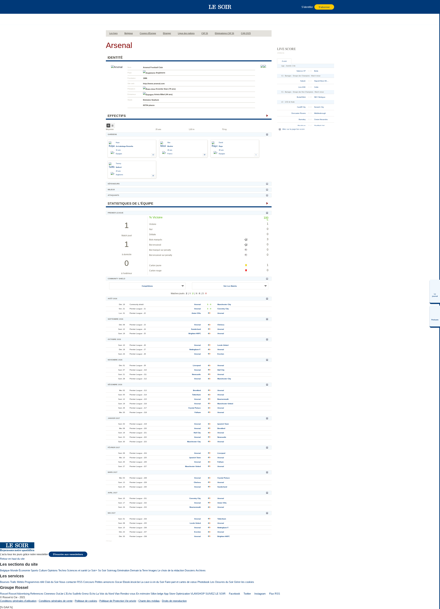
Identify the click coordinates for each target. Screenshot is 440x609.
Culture (43, 570)
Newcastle (196, 374)
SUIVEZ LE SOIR (215, 593)
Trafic (13, 581)
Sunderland (196, 329)
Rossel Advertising (19, 593)
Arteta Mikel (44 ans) (163, 94)
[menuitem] (435, 291)
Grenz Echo (88, 593)
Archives (201, 570)
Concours (88, 581)
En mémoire (143, 593)
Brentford (197, 390)
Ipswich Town (223, 424)
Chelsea (220, 325)
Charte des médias (149, 600)
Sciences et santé (77, 570)
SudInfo (77, 593)
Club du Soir (52, 581)
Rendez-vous (127, 593)
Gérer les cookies (244, 581)
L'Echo (68, 593)
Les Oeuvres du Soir (221, 581)
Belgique (5, 570)
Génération (123, 570)
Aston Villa (196, 313)
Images (152, 570)
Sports (34, 570)
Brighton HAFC (195, 333)
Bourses (4, 581)
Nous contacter (67, 581)
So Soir (102, 570)
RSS (79, 581)
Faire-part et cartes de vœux (181, 581)
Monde (14, 570)
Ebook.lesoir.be (131, 581)
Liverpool (197, 365)
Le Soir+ (92, 570)
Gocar (118, 581)
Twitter (247, 593)
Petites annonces (104, 581)
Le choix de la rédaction (171, 570)
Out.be (59, 593)
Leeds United (222, 345)
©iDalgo (109, 541)
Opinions (53, 570)
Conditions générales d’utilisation (18, 600)
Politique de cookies (86, 600)
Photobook (203, 581)
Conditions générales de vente (56, 600)
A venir (284, 61)
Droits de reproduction (174, 600)
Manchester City (224, 304)
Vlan (117, 593)
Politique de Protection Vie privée (117, 600)
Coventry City (223, 309)
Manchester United (225, 404)
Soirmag (111, 570)
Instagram (260, 593)
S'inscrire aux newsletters (68, 554)
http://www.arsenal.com (154, 84)
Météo (20, 581)
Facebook (234, 593)
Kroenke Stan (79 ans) (166, 89)
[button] (110, 7)
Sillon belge (157, 593)
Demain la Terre (139, 570)
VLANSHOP (198, 593)
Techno (62, 570)
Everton (220, 354)
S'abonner (324, 7)
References (36, 593)
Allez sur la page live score (293, 129)
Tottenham (196, 395)
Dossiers (190, 570)
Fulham (198, 412)
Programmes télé (34, 581)
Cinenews (49, 593)
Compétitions (147, 286)
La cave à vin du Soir (152, 581)
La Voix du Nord (105, 593)
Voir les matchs (230, 286)
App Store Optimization (177, 593)
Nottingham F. (195, 349)
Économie (24, 570)
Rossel (4, 593)
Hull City (220, 370)
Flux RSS (274, 593)
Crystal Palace (194, 408)
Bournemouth (223, 399)
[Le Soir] (220, 7)
